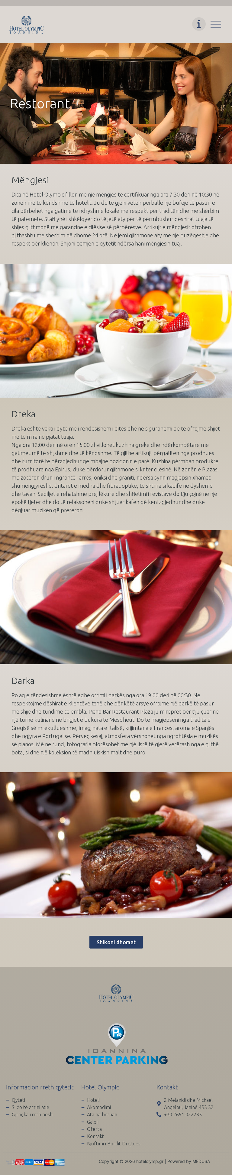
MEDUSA (201, 1161)
